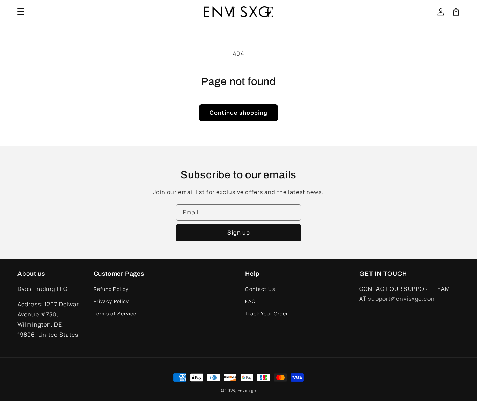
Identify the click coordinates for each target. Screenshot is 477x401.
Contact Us (260, 289)
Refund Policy (111, 289)
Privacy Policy (111, 301)
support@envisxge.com (402, 298)
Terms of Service (115, 313)
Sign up (238, 232)
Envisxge (247, 390)
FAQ (250, 301)
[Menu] (21, 12)
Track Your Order (266, 313)
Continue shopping (238, 112)
